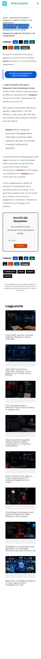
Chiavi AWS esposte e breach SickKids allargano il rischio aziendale (19, 337)
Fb (15, 42)
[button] (38, 3)
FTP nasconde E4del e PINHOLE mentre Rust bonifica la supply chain (20, 407)
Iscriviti (20, 246)
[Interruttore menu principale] (4, 3)
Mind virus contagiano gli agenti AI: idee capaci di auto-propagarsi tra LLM (20, 583)
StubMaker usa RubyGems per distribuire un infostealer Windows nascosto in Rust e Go (20, 548)
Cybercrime (10, 27)
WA (32, 42)
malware (25, 173)
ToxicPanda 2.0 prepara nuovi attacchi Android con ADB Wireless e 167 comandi (19, 514)
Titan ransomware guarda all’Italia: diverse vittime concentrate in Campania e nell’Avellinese (18, 443)
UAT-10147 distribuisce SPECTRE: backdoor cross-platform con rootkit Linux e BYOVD (18, 372)
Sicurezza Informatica (19, 18)
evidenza (30, 272)
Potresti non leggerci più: (20, 75)
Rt (11, 48)
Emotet (21, 272)
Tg (17, 48)
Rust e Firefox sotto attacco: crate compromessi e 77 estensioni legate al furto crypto (19, 479)
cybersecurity (9, 272)
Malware (23, 27)
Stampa (25, 48)
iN (26, 42)
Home (5, 18)
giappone (7, 276)
